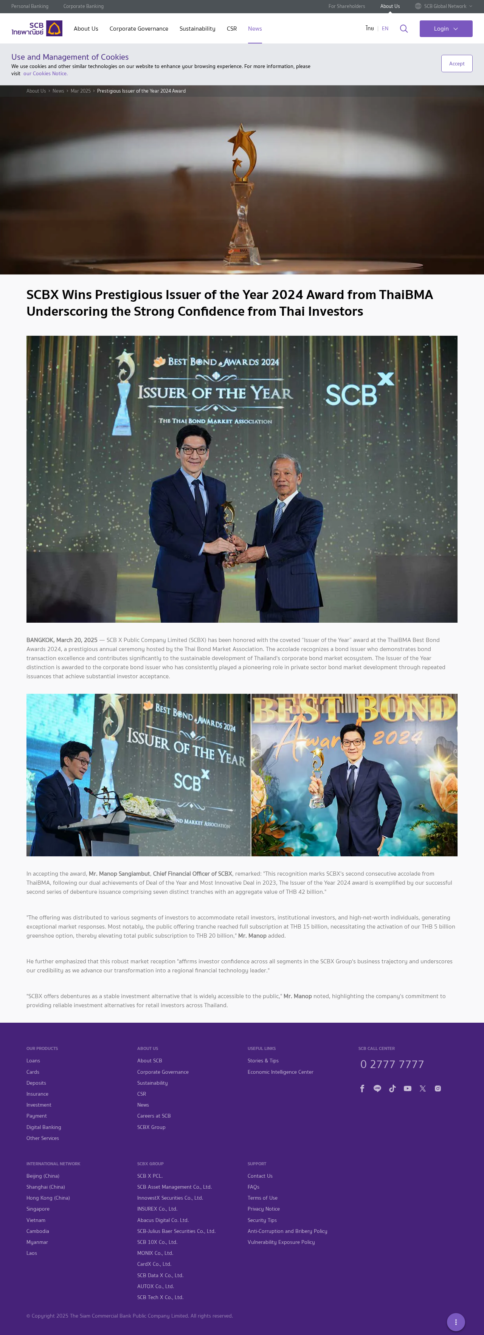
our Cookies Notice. (45, 73)
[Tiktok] (392, 1087)
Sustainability (198, 29)
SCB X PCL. (150, 1176)
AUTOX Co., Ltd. (155, 1286)
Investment (38, 1105)
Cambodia (37, 1231)
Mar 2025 (81, 91)
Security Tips (262, 1220)
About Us (390, 6)
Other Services (42, 1138)
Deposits (36, 1083)
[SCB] (36, 28)
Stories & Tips (263, 1061)
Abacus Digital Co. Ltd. (163, 1220)
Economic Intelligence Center (280, 1072)
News (255, 29)
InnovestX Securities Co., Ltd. (170, 1198)
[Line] (377, 1087)
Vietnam (35, 1220)
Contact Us (260, 1176)
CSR (232, 29)
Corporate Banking (84, 6)
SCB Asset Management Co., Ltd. (174, 1187)
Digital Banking (43, 1127)
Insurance (37, 1094)
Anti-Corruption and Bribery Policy (287, 1231)
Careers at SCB (154, 1116)
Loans (33, 1061)
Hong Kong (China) (48, 1198)
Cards (32, 1072)
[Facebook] (362, 1087)
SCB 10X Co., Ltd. (157, 1242)
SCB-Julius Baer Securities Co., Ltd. (176, 1231)
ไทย (370, 29)
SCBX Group (151, 1127)
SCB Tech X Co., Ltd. (160, 1297)
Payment (36, 1116)
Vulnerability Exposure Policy (281, 1242)
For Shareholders (347, 6)
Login (441, 28)
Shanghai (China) (45, 1187)
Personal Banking (29, 6)
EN (385, 29)
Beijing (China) (42, 1176)
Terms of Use (263, 1198)
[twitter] (423, 1087)
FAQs (253, 1187)
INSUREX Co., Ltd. (157, 1209)
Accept (457, 63)
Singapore (38, 1209)
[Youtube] (407, 1087)
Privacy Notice (264, 1209)
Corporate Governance (139, 29)
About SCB (149, 1061)
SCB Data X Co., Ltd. (160, 1275)
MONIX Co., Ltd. (155, 1253)
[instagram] (438, 1087)
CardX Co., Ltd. (154, 1264)
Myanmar (37, 1242)
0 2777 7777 (392, 1063)
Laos (31, 1253)
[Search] (404, 29)
